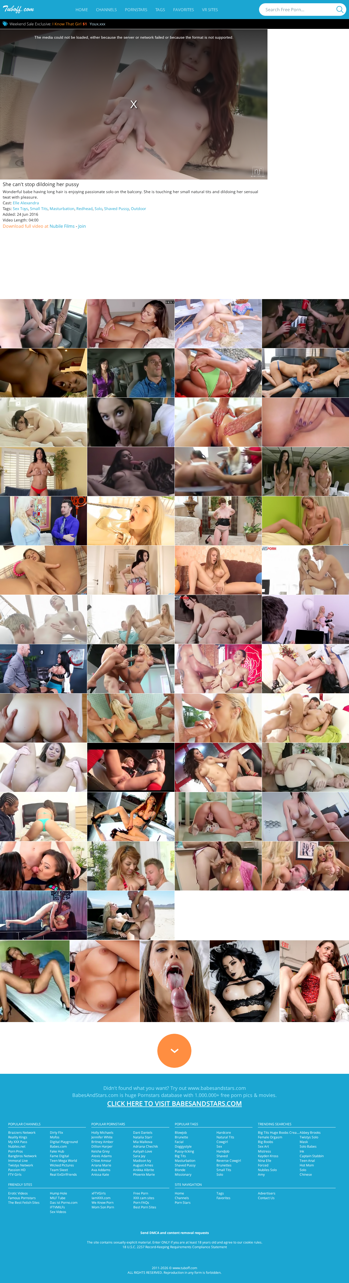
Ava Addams (100, 1170)
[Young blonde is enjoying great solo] (305, 520)
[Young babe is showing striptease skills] (43, 471)
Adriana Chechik (145, 1146)
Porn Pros (15, 1151)
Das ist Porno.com (63, 1202)
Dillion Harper (102, 1146)
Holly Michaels (102, 1132)
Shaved (222, 1156)
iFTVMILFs (57, 1207)
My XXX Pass (17, 1141)
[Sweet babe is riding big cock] (130, 865)
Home (82, 9)
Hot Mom (307, 1165)
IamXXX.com (101, 1198)
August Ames (143, 1165)
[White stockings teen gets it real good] (43, 422)
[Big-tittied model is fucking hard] (305, 718)
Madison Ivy (142, 1160)
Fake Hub (57, 1151)
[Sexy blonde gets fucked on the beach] (130, 915)
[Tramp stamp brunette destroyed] (130, 422)
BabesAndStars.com (95, 1095)
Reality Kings (17, 1137)
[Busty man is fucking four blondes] (305, 865)
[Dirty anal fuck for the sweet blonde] (305, 619)
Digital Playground (64, 1141)
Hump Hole (58, 1193)
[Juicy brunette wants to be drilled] (218, 619)
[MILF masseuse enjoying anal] (218, 323)
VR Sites (210, 9)
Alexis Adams (101, 1156)
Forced (263, 1165)
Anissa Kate (100, 1174)
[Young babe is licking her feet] (43, 570)
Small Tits (39, 208)
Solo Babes (308, 1146)
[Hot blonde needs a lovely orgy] (130, 718)
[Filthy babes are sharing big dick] (43, 865)
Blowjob (181, 1132)
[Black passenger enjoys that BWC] (43, 323)
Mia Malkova (142, 1141)
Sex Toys (20, 208)
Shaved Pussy (116, 208)
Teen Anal (307, 1160)
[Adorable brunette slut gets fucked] (43, 619)
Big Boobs (265, 1141)
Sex (219, 1146)
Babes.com (58, 1146)
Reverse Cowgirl (228, 1160)
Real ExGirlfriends (63, 1174)
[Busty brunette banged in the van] (130, 372)
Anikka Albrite (143, 1170)
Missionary (183, 1174)
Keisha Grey (100, 1151)
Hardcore (223, 1132)
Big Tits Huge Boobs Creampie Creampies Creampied (298, 1132)
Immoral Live (18, 1160)
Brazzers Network (21, 1132)
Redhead (84, 208)
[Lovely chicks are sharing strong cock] (130, 619)
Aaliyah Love (142, 1151)
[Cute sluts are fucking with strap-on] (305, 471)
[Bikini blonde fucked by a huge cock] (218, 718)
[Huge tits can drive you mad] (305, 816)
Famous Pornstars (22, 1198)
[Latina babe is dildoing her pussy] (130, 471)
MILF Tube (57, 1198)
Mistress (264, 1151)
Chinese (306, 1174)
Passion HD (17, 1170)
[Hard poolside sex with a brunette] (218, 372)
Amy (261, 1174)
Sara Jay (139, 1156)
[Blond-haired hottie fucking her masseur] (218, 422)
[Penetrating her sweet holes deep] (43, 915)
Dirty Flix (56, 1132)
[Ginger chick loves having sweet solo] (305, 422)
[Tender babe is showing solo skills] (218, 816)
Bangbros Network (22, 1156)
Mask (304, 1141)
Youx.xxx (97, 23)
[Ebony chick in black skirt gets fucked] (43, 767)
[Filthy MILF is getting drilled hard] (43, 520)
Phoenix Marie (144, 1174)
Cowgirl (222, 1141)
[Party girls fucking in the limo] (305, 323)
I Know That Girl (69, 23)
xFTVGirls (99, 1193)
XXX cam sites (143, 1198)
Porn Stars (183, 1202)
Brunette (181, 1137)
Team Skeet (59, 1170)
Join (82, 226)
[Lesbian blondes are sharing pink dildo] (130, 767)
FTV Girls (15, 1174)
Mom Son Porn (103, 1207)
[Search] (340, 9)
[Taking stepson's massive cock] (305, 767)
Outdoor (138, 208)
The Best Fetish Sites (24, 1202)
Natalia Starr (142, 1137)
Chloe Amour (101, 1160)
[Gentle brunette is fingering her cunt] (130, 570)
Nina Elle (264, 1160)
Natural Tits (225, 1137)
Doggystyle (183, 1146)
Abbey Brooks (310, 1132)
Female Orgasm (270, 1137)
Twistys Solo (309, 1137)
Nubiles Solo (267, 1170)
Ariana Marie (101, 1165)
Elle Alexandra (26, 202)
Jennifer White (102, 1137)
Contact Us (266, 1198)
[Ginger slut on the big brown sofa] (218, 570)
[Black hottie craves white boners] (43, 372)
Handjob (222, 1151)
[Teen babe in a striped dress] (130, 520)
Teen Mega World (63, 1160)
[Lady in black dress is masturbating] (218, 520)
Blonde (180, 1170)
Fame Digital (59, 1156)
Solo (98, 208)
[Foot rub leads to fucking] (305, 372)
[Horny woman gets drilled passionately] (218, 865)
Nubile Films (62, 226)
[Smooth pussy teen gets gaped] (43, 718)
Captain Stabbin (312, 1156)
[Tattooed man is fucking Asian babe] (218, 767)
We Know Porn (102, 1202)
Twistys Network (20, 1165)
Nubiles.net (16, 1146)
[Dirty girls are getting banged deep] (218, 471)
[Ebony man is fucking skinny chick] (43, 816)
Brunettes (223, 1165)
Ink (302, 1151)
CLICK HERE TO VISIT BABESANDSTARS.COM (174, 1103)
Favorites (183, 9)
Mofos (54, 1137)
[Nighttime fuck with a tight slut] (130, 323)
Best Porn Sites (144, 1207)
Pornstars (136, 9)
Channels (106, 9)
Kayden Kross (268, 1156)
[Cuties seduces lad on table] (43, 668)
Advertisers (266, 1193)
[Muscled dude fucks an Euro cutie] (218, 668)
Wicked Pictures (62, 1165)
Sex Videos (58, 1211)
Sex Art (263, 1146)
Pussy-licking (184, 1151)
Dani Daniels (142, 1132)
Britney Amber (102, 1141)
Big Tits (180, 1156)
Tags (160, 9)
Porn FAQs (141, 1202)
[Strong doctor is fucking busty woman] (305, 668)
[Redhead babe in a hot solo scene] (130, 816)
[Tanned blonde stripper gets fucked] (130, 668)
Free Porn (140, 1193)
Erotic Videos (18, 1193)
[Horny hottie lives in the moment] (305, 570)
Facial (179, 1141)
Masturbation (62, 208)
